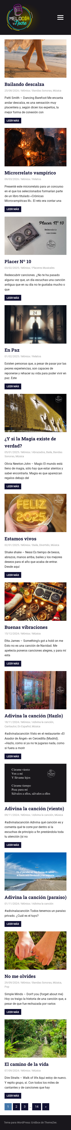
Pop (7, 986)
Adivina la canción (42, 722)
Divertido (44, 545)
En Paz (12, 350)
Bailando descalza (24, 84)
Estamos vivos (20, 539)
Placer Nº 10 (18, 261)
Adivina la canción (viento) (34, 809)
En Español (24, 726)
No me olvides (20, 976)
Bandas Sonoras (42, 90)
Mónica (25, 90)
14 (36, 1106)
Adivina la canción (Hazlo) (34, 716)
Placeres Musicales (43, 267)
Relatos (36, 179)
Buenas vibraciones (26, 627)
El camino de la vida (27, 1064)
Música (57, 90)
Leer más (13, 120)
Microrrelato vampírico (30, 173)
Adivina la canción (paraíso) (35, 897)
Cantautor (10, 726)
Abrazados (38, 452)
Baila (49, 452)
